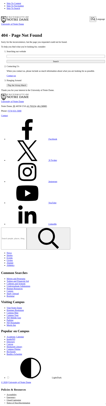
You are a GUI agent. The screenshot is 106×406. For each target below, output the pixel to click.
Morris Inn (11, 325)
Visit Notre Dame (14, 308)
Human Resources (15, 288)
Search (56, 61)
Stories (10, 255)
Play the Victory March (17, 85)
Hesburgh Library (14, 347)
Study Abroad (13, 293)
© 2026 (4, 382)
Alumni (10, 263)
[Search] (48, 239)
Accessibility (12, 395)
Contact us (11, 76)
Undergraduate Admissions (18, 286)
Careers (10, 291)
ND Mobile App (14, 318)
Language (100, 19)
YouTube (52, 203)
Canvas (10, 344)
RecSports (11, 352)
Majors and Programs (16, 279)
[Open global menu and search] (93, 19)
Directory (11, 342)
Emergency (11, 397)
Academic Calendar (15, 337)
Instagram (52, 181)
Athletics (10, 265)
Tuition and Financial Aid (18, 281)
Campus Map (12, 313)
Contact (4, 115)
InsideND (11, 339)
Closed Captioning (14, 400)
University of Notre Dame (19, 382)
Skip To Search (13, 8)
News (9, 253)
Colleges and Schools (16, 283)
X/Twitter (52, 160)
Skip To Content (14, 3)
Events (10, 258)
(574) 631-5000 (14, 111)
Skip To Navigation (15, 6)
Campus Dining (13, 349)
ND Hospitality (13, 323)
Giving (10, 260)
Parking (10, 320)
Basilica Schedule (14, 354)
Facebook (52, 139)
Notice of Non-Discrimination (18, 403)
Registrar (10, 296)
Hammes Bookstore (15, 310)
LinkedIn (52, 224)
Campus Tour (12, 315)
